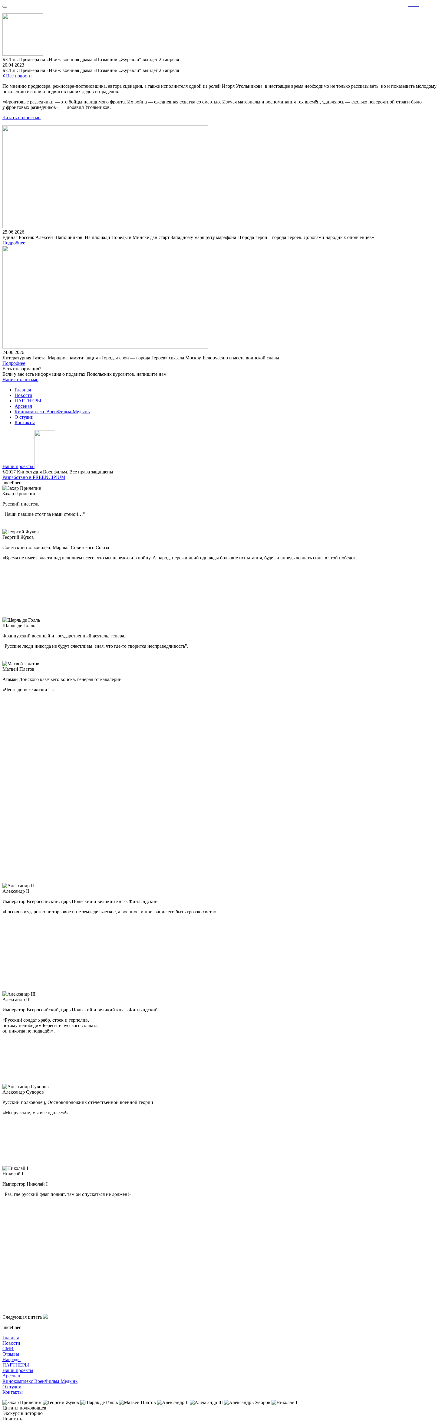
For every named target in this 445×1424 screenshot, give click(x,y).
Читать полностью (21, 117)
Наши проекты (18, 466)
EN (425, 3)
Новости (23, 395)
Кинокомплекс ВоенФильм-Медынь (52, 411)
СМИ (8, 1348)
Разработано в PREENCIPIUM (33, 477)
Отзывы (10, 1354)
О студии (24, 417)
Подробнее (13, 242)
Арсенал (23, 406)
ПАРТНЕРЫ (28, 400)
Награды (11, 1359)
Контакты (25, 422)
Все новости (18, 75)
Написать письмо (20, 379)
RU (413, 3)
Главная (23, 389)
